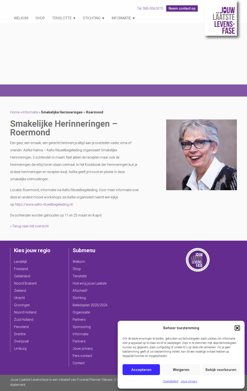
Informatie (121, 18)
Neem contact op (182, 8)
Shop (40, 18)
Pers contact (82, 356)
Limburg (20, 348)
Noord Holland (25, 312)
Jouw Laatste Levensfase (220, 18)
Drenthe (20, 334)
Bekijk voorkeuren (221, 370)
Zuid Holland (23, 319)
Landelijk (20, 262)
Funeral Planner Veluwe (94, 380)
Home (15, 112)
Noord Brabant (25, 283)
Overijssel (21, 341)
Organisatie (81, 312)
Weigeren (181, 370)
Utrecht (19, 298)
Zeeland (20, 291)
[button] (237, 328)
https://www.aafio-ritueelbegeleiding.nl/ (44, 204)
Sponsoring (82, 327)
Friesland (21, 269)
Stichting (92, 18)
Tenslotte (62, 18)
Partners (79, 319)
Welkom (21, 18)
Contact (79, 363)
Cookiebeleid (170, 381)
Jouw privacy (189, 381)
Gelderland (22, 276)
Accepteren (141, 370)
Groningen (22, 305)
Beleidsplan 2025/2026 (90, 305)
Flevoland (21, 327)
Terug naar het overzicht (30, 226)
